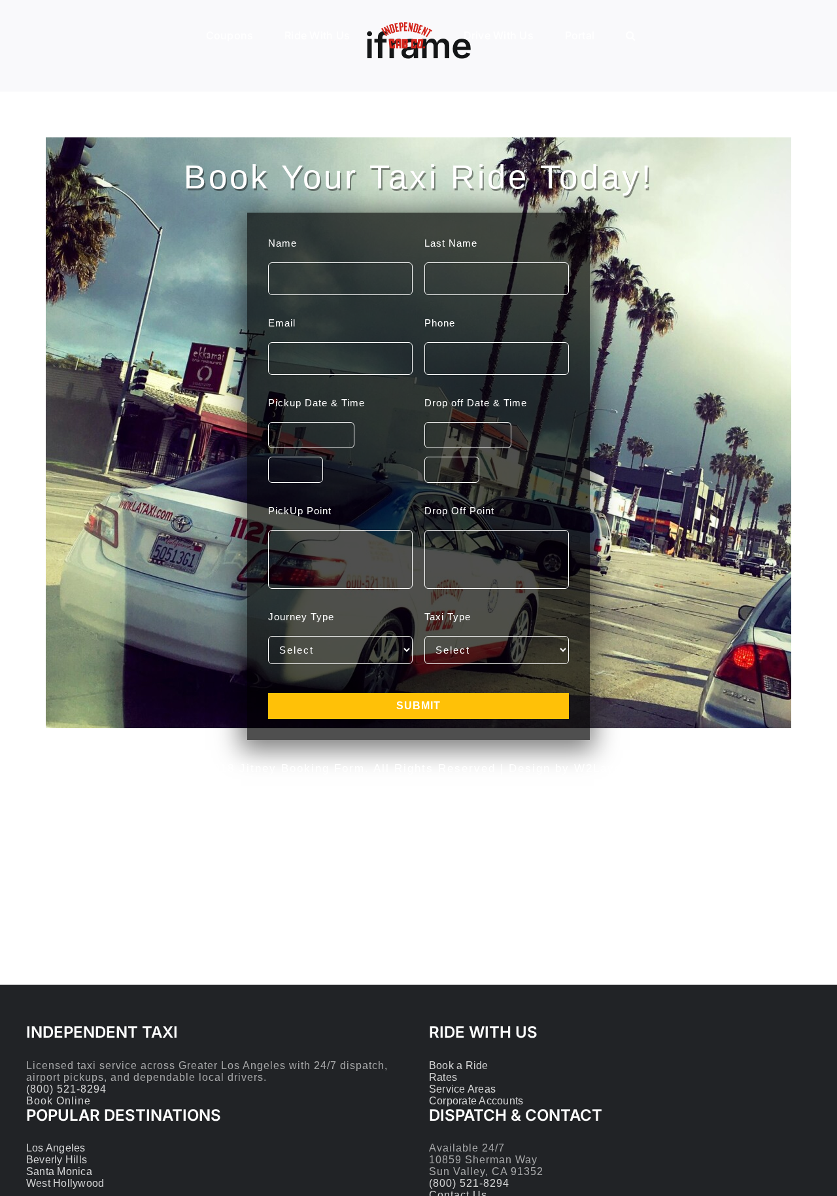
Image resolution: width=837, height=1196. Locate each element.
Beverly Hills (56, 1159)
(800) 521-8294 (66, 1089)
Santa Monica (59, 1171)
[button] (585, 34)
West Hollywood (65, 1183)
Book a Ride (458, 1065)
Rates (443, 1077)
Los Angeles (56, 1147)
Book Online (58, 1100)
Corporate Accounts (476, 1100)
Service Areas (462, 1089)
